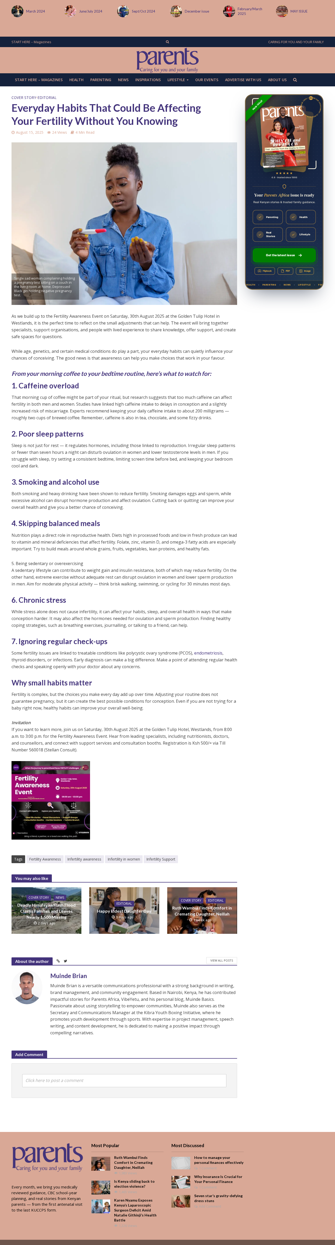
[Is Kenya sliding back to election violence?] (100, 1187)
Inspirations (148, 79)
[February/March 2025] (175, 11)
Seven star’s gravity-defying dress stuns (218, 1198)
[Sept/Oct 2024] (69, 11)
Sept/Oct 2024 (90, 11)
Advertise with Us (243, 79)
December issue (144, 11)
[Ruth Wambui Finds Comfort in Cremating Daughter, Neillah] (100, 1163)
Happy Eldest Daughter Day (124, 910)
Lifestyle (176, 79)
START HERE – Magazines (31, 42)
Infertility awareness (84, 859)
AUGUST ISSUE (302, 11)
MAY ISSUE (246, 11)
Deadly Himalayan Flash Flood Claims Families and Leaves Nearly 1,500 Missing (46, 910)
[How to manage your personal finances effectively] (180, 1162)
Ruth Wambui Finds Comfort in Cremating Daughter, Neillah (202, 910)
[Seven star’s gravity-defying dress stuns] (180, 1200)
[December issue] (122, 11)
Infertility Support (160, 859)
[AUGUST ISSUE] (281, 11)
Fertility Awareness (45, 859)
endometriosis (208, 653)
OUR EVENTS (206, 79)
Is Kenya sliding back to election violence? (134, 1183)
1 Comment (208, 1168)
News (123, 79)
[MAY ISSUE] (228, 11)
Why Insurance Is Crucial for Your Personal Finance (218, 1179)
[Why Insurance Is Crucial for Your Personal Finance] (180, 1181)
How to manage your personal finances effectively (218, 1160)
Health (76, 79)
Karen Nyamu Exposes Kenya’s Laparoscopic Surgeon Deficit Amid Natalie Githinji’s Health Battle (135, 1210)
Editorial (47, 97)
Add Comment (210, 1206)
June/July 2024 (37, 11)
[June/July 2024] (16, 11)
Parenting (100, 79)
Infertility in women (124, 859)
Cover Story (24, 97)
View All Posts (221, 960)
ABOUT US (277, 79)
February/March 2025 (197, 11)
